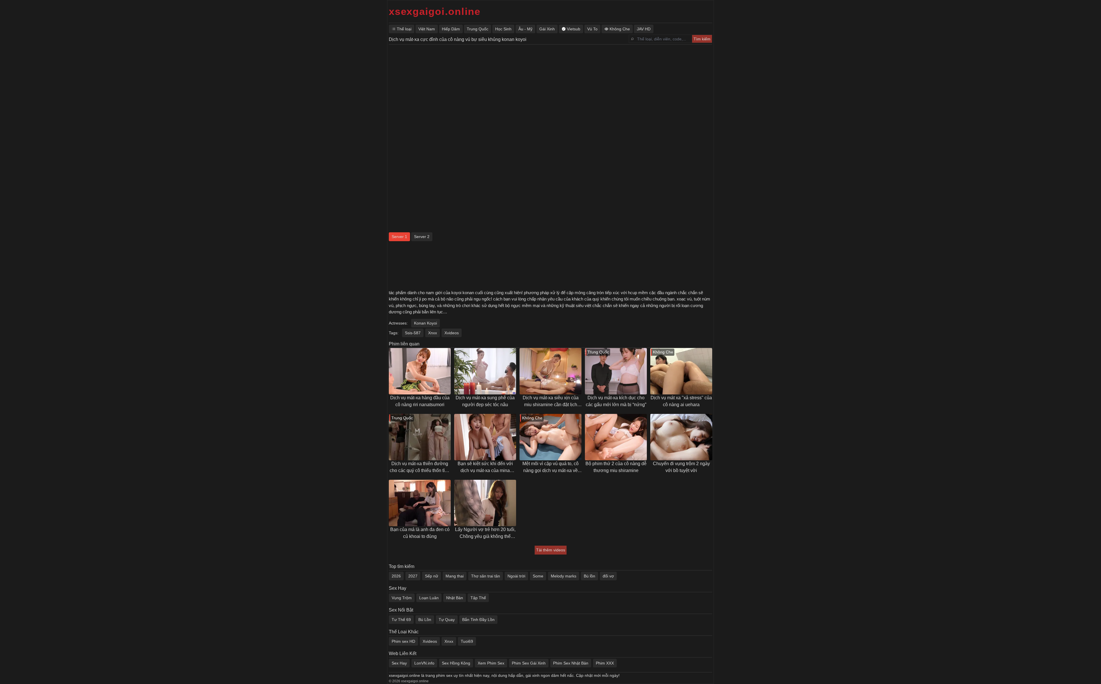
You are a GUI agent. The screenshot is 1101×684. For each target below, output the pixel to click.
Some (538, 576)
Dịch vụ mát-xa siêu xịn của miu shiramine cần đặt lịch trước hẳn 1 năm (551, 401)
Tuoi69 (467, 641)
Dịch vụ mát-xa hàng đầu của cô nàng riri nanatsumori (420, 401)
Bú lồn (589, 576)
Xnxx (432, 333)
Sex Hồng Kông (456, 663)
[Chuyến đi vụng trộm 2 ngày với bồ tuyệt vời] (681, 437)
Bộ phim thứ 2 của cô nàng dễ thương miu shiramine (616, 467)
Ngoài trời (516, 576)
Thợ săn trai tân (485, 576)
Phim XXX (605, 663)
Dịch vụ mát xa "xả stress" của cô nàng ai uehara (681, 401)
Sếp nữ (431, 576)
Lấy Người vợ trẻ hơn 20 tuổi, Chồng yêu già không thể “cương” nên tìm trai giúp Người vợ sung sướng (485, 533)
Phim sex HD (403, 641)
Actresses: (398, 323)
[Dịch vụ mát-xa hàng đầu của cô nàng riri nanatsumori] (420, 371)
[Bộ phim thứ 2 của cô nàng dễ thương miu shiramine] (616, 437)
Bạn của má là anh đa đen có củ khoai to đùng (420, 533)
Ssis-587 (413, 333)
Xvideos (451, 333)
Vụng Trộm (402, 597)
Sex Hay (399, 663)
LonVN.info (424, 663)
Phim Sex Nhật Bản (570, 663)
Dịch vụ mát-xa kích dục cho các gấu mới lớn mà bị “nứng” (616, 401)
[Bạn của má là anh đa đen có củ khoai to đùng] (420, 503)
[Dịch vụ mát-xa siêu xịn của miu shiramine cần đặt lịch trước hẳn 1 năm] (550, 371)
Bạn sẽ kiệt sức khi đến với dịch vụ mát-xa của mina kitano (485, 467)
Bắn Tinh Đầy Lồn (478, 619)
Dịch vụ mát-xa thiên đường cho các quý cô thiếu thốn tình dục (420, 467)
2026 (396, 576)
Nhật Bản (454, 597)
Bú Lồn (424, 619)
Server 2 (422, 236)
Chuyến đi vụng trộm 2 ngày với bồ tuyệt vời (681, 467)
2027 (412, 576)
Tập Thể (478, 597)
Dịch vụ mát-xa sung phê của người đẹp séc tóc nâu (485, 401)
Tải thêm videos (550, 550)
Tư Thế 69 (401, 619)
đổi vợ (608, 576)
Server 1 (399, 236)
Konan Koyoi (425, 323)
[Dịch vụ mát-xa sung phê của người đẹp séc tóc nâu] (485, 371)
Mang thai (455, 576)
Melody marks (563, 576)
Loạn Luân (429, 597)
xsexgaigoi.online (435, 11)
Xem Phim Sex (491, 663)
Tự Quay (447, 619)
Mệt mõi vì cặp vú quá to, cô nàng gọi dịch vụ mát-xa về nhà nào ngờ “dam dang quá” (550, 467)
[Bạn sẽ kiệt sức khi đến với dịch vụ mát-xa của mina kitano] (485, 437)
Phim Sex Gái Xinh (529, 663)
